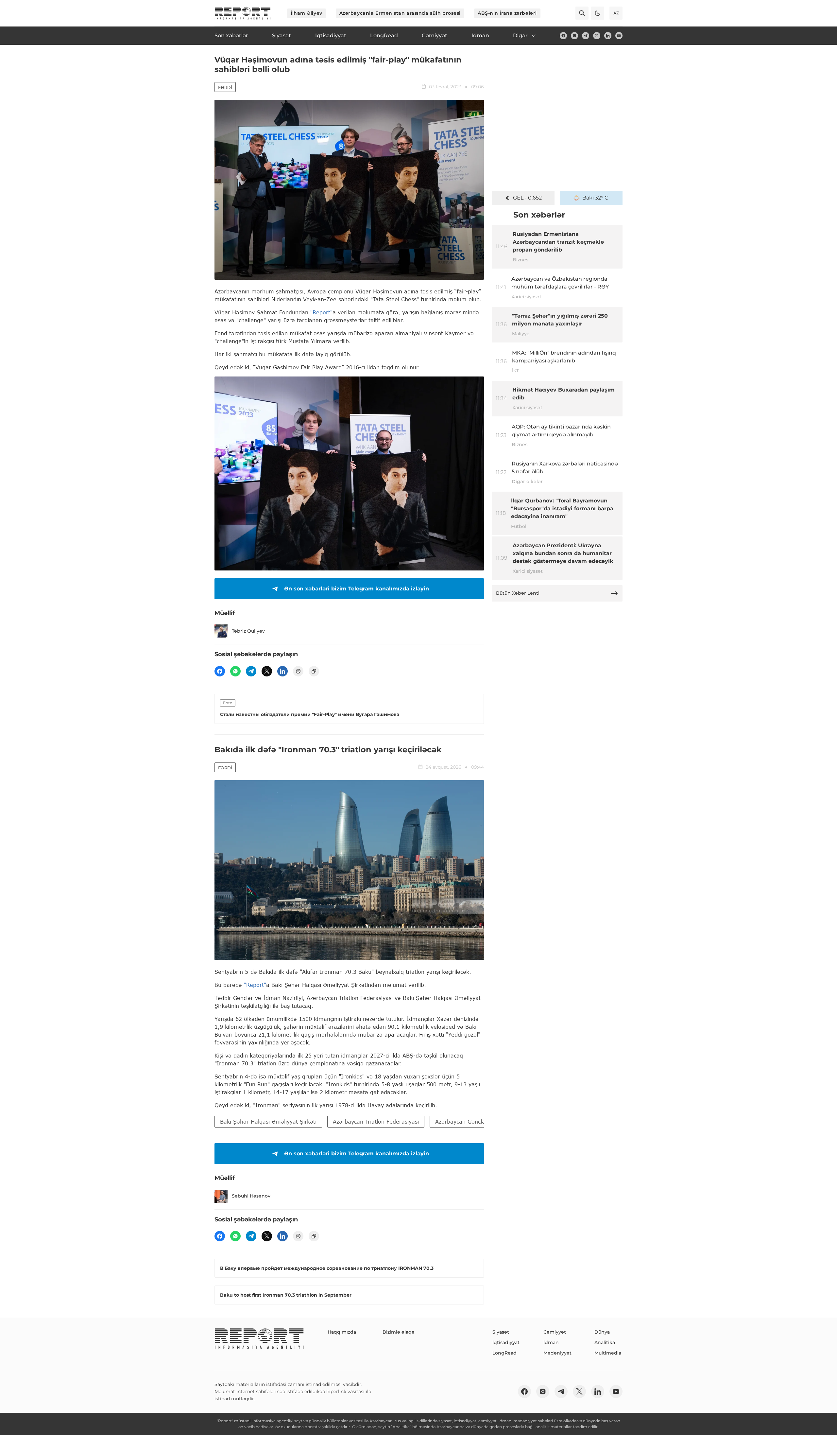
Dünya (602, 1332)
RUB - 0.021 (527, 198)
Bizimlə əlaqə (399, 1332)
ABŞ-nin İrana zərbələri (507, 13)
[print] (298, 671)
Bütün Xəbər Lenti (517, 593)
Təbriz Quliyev (248, 631)
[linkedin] (607, 35)
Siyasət (500, 1332)
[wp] (235, 671)
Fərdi (225, 87)
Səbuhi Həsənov (251, 1196)
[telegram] (585, 35)
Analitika (604, 1342)
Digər (520, 35)
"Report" (321, 312)
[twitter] (596, 35)
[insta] (574, 35)
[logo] (242, 13)
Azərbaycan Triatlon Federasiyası (376, 1121)
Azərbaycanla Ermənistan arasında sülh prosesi (400, 13)
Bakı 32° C (595, 198)
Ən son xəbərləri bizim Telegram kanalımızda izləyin (356, 589)
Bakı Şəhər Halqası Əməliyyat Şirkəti (268, 1121)
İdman (551, 1342)
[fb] (563, 35)
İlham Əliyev (306, 13)
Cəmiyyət (554, 1332)
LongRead (504, 1353)
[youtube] (619, 35)
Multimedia (607, 1353)
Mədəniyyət (557, 1353)
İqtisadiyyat (506, 1342)
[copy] (314, 671)
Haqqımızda (342, 1332)
